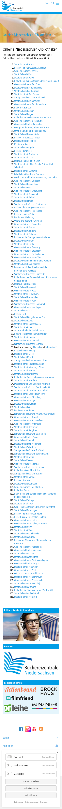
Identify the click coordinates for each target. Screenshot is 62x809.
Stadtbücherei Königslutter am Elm (29, 317)
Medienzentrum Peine (24, 410)
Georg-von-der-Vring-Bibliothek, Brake (31, 127)
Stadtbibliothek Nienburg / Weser (29, 367)
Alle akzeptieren (31, 788)
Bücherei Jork (20, 313)
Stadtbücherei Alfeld (23, 74)
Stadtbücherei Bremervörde (26, 134)
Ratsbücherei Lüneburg (24, 350)
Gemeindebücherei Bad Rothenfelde (30, 104)
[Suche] (47, 3)
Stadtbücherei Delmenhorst (26, 184)
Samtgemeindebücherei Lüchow (28, 343)
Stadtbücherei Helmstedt (25, 287)
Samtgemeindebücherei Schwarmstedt (31, 453)
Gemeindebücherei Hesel (25, 290)
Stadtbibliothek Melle (24, 353)
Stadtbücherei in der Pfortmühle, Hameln (32, 260)
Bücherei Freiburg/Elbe (24, 213)
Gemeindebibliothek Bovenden (28, 124)
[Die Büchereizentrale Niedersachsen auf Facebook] (21, 729)
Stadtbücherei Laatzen (24, 320)
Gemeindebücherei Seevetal (26, 463)
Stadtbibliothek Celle (23, 157)
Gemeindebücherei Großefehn (27, 250)
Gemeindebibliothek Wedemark (28, 550)
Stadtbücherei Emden (23, 200)
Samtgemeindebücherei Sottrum (28, 473)
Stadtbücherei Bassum (24, 110)
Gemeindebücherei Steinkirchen (28, 486)
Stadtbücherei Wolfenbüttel (26, 593)
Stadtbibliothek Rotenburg (26, 426)
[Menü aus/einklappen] (57, 2)
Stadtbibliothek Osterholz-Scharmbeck (31, 390)
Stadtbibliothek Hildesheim (26, 293)
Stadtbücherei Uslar (23, 526)
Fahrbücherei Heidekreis (25, 283)
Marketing (19, 773)
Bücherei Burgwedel (23, 150)
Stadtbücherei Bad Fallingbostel (28, 87)
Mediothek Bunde (22, 144)
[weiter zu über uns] (31, 663)
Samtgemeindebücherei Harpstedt (29, 273)
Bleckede (37, 347)
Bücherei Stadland (22, 480)
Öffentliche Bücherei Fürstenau (28, 220)
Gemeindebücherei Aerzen (26, 70)
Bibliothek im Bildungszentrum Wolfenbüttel (34, 590)
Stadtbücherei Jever (23, 310)
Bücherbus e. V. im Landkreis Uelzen (30, 516)
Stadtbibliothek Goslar (24, 243)
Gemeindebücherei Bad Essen (27, 84)
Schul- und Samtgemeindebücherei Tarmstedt (34, 506)
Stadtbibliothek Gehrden (25, 234)
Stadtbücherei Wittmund (25, 586)
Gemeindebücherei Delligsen (27, 180)
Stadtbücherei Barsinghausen (27, 100)
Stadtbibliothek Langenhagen (27, 323)
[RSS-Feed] (41, 729)
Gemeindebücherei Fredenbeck (28, 210)
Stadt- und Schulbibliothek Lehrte (29, 330)
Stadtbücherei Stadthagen (25, 483)
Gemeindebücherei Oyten (25, 400)
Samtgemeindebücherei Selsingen (29, 466)
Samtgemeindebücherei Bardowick (29, 97)
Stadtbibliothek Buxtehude (26, 154)
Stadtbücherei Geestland (25, 230)
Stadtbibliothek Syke (23, 503)
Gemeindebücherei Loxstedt (26, 340)
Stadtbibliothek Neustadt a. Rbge (29, 363)
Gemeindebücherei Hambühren (28, 257)
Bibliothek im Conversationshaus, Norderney (34, 377)
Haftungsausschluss (31, 802)
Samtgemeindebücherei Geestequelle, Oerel (33, 387)
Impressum (44, 802)
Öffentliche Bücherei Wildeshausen (29, 573)
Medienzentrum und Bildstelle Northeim (32, 383)
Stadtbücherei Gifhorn (24, 240)
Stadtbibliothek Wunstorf (25, 596)
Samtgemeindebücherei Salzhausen (30, 433)
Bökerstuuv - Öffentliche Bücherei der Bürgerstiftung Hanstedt (30, 269)
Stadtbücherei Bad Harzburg (26, 90)
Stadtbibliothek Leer (23, 327)
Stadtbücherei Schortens (25, 447)
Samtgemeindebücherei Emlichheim (30, 204)
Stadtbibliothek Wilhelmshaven (28, 576)
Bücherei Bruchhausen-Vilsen (27, 137)
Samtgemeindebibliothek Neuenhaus (30, 360)
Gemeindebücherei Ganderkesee (28, 224)
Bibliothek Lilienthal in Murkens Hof (30, 333)
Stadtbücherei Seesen (23, 460)
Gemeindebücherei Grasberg (27, 247)
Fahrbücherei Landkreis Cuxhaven (29, 174)
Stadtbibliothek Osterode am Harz (29, 393)
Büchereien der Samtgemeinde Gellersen (32, 237)
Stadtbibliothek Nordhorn (25, 380)
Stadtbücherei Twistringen (25, 510)
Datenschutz (18, 802)
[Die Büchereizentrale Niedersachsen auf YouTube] (34, 729)
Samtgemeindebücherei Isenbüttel (29, 303)
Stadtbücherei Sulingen (24, 500)
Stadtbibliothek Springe (24, 476)
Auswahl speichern (31, 781)
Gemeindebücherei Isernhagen (28, 307)
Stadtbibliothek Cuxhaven (25, 170)
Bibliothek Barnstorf (23, 107)
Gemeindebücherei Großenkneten (29, 253)
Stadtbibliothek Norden (24, 370)
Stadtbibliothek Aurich (24, 77)
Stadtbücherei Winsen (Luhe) (27, 583)
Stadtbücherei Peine (23, 407)
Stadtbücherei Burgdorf (24, 147)
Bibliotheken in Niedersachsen (19, 610)
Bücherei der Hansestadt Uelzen (28, 513)
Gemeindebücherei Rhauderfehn (28, 420)
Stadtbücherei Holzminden (26, 297)
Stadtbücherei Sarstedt (24, 440)
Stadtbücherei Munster (24, 357)
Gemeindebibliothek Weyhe (26, 563)
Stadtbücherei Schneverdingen (27, 443)
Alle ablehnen (31, 795)
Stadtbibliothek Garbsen (25, 227)
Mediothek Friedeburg (24, 217)
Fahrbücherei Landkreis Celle (27, 160)
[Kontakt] (52, 3)
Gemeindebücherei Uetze (25, 520)
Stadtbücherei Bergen (23, 114)
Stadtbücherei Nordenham (26, 373)
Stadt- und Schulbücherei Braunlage (30, 130)
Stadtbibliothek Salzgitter (25, 430)
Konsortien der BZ (13, 682)
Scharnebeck (50, 347)
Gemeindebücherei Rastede (26, 417)
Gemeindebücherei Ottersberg (27, 397)
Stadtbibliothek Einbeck (24, 197)
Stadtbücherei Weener (24, 553)
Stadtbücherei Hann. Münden (27, 263)
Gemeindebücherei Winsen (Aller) (29, 580)
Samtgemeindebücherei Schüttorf (29, 450)
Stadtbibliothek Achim (24, 64)
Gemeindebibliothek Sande (26, 436)
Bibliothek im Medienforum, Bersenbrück (32, 117)
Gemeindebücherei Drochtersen (28, 190)
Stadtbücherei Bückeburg (25, 140)
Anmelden (8, 745)
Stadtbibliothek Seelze (24, 456)
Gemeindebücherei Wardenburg (28, 546)
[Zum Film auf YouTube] (31, 699)
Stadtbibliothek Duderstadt (26, 194)
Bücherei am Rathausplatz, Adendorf (30, 67)
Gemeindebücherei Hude (25, 300)
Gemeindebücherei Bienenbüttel (28, 120)
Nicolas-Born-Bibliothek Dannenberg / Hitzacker (35, 177)
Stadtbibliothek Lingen (24, 337)
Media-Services (21, 765)
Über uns (8, 646)
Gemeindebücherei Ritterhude (27, 423)
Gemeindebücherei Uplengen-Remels (30, 523)
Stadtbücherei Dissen (23, 187)
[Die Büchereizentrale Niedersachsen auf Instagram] (28, 729)
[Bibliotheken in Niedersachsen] (31, 627)
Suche (6, 737)
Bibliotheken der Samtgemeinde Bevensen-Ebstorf (36, 80)
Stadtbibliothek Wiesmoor (26, 566)
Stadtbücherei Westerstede (26, 556)
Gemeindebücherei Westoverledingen (31, 560)
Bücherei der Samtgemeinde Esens (29, 207)
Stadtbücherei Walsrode (24, 536)
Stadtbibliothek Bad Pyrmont (27, 94)
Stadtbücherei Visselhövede (26, 533)
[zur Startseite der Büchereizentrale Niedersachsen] (13, 5)
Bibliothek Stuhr (21, 490)
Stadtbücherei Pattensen (25, 403)
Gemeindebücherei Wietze (26, 570)
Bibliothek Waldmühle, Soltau (27, 470)
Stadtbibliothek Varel (23, 530)
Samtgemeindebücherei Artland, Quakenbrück (34, 413)
